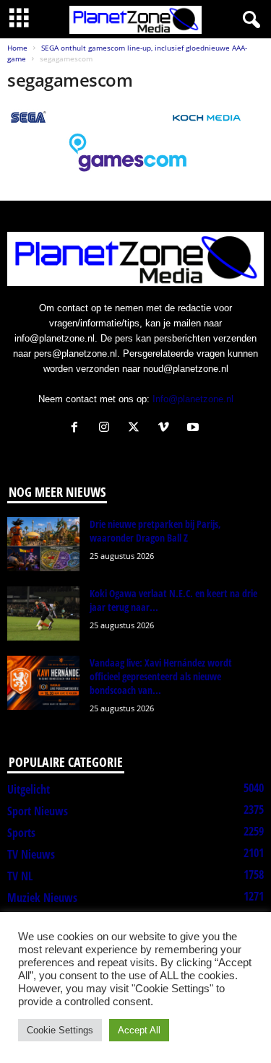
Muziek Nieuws (42, 898)
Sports (21, 833)
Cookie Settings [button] (60, 1030)
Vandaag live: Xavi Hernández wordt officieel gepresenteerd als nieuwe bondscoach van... (161, 676)
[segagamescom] (135, 141)
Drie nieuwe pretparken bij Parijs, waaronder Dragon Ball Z (155, 530)
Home (17, 48)
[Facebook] (78, 428)
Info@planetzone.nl (192, 399)
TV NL (20, 876)
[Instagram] (107, 428)
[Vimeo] (166, 428)
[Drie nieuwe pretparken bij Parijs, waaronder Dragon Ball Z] (43, 544)
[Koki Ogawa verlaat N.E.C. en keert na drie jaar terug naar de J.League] (43, 613)
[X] (137, 428)
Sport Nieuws (37, 811)
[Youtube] (194, 428)
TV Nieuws (31, 854)
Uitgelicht (28, 789)
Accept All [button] (139, 1030)
